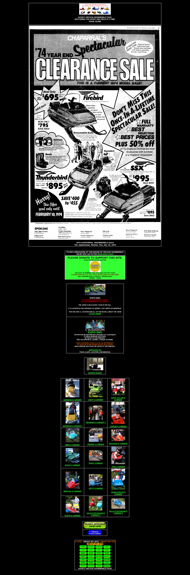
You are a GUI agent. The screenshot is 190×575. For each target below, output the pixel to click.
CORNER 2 (118, 513)
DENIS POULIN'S (118, 492)
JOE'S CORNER (118, 467)
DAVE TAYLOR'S (118, 398)
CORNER (118, 400)
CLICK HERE (95, 314)
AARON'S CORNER (118, 426)
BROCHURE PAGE (105, 254)
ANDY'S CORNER (95, 400)
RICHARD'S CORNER (118, 444)
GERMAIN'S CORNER (72, 400)
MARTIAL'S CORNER (72, 491)
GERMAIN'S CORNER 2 (72, 426)
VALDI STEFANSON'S (96, 513)
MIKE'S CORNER (72, 445)
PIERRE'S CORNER (95, 444)
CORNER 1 (95, 515)
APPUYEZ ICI (95, 350)
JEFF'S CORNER (96, 488)
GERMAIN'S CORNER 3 (96, 423)
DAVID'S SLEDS (95, 373)
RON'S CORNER (96, 463)
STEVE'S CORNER (72, 516)
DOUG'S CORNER (72, 465)
